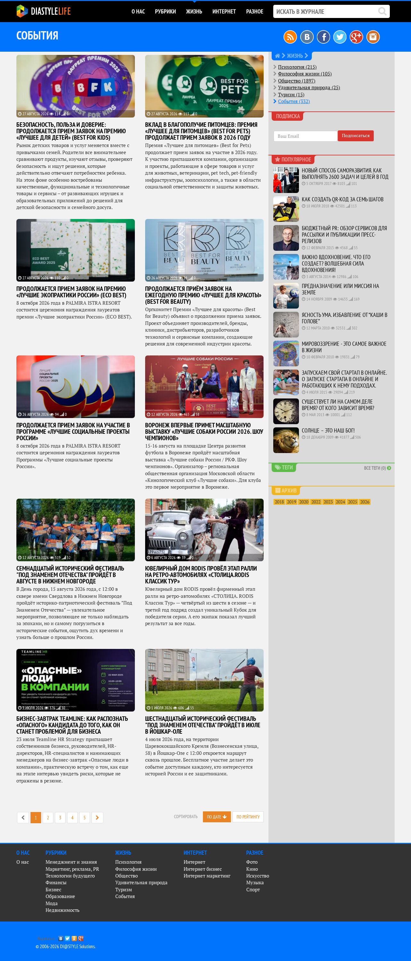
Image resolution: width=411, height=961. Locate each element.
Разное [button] (254, 11)
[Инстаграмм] (373, 36)
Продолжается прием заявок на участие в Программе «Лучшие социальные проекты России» (73, 431)
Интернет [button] (224, 11)
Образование (60, 896)
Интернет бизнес (203, 869)
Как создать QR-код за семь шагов (342, 199)
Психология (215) (297, 67)
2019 (291, 502)
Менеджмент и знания (71, 862)
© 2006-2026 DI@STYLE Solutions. (66, 946)
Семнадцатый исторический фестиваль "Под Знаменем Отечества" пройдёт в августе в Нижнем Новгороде (70, 574)
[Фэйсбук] (323, 36)
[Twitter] (67, 936)
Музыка (255, 882)
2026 (364, 502)
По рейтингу (248, 817)
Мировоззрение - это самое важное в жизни (344, 347)
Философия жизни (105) (305, 74)
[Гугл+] (356, 36)
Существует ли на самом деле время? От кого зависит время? (338, 405)
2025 (352, 502)
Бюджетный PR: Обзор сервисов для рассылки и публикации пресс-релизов (344, 234)
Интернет (194, 862)
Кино (252, 869)
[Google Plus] (81, 936)
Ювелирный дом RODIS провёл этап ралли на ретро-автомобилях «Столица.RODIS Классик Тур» (201, 574)
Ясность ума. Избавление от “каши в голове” (344, 318)
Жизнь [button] (194, 11)
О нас (22, 862)
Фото (252, 862)
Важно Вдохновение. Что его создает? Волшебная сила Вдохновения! (336, 263)
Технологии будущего (70, 876)
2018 (279, 502)
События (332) (294, 101)
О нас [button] (138, 11)
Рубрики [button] (165, 11)
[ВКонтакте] (60, 936)
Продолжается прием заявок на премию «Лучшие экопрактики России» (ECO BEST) (71, 291)
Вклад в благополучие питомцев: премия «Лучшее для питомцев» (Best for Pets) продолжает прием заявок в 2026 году (201, 131)
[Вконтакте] (307, 36)
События (125, 896)
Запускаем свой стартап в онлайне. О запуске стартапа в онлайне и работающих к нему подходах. (344, 379)
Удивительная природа (141, 882)
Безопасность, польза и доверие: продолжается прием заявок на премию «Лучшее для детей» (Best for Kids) (71, 131)
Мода (52, 903)
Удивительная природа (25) (309, 87)
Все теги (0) (375, 468)
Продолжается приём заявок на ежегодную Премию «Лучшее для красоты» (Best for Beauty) (203, 295)
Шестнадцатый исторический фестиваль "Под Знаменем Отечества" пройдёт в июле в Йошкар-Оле (202, 725)
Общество (126, 876)
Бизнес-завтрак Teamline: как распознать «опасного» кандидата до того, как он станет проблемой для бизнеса (72, 725)
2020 (303, 502)
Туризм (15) (291, 95)
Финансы (56, 882)
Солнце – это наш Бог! (328, 430)
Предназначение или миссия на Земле (340, 289)
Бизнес (53, 890)
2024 (340, 502)
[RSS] (290, 36)
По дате (214, 817)
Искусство (257, 876)
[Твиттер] (339, 36)
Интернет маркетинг (207, 876)
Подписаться (356, 135)
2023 (328, 502)
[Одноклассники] (74, 936)
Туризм (123, 890)
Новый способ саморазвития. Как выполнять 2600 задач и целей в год (345, 173)
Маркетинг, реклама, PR (72, 869)
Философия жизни (136, 869)
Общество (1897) (296, 81)
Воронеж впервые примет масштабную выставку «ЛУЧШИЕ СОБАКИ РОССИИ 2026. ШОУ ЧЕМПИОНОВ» (204, 431)
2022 (315, 502)
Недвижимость (63, 910)
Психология (128, 862)
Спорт (253, 890)
